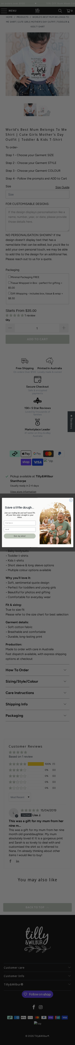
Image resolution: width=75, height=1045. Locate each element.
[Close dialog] (70, 500)
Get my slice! (20, 536)
